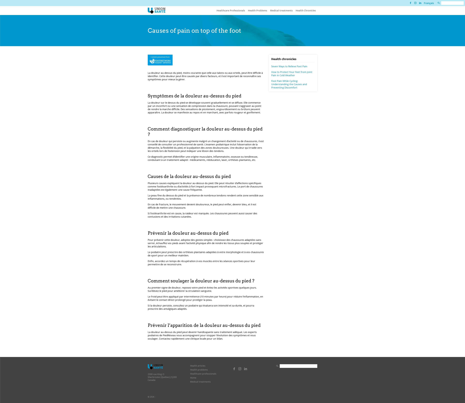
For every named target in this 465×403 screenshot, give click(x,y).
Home (193, 377)
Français (429, 3)
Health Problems (257, 10)
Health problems (199, 369)
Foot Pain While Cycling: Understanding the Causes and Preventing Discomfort (289, 84)
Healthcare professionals (203, 373)
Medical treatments (281, 10)
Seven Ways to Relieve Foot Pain (289, 66)
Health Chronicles (306, 10)
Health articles (197, 365)
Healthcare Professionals (231, 10)
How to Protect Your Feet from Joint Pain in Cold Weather (291, 73)
